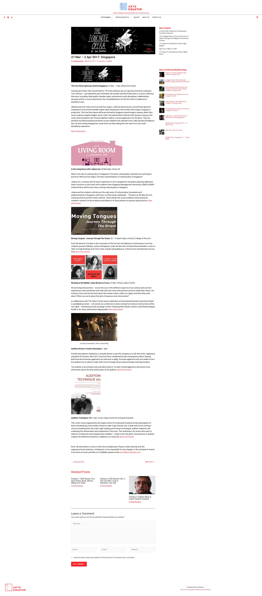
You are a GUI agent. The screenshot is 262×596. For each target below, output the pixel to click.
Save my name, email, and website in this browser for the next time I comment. (104, 557)
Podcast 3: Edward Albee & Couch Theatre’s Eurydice (140, 498)
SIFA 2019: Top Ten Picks (173, 130)
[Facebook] (4, 17)
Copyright (191, 589)
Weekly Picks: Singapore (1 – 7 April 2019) (177, 138)
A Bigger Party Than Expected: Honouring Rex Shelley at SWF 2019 (177, 81)
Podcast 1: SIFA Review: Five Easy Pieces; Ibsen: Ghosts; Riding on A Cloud (83, 480)
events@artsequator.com (129, 452)
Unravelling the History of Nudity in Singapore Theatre (177, 109)
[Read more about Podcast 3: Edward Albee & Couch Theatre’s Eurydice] (142, 485)
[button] (257, 17)
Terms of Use (184, 589)
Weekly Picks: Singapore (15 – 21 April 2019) (176, 124)
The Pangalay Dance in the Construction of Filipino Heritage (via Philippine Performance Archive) (174, 38)
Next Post (150, 462)
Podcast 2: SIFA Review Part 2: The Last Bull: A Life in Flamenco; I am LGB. (112, 480)
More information (78, 131)
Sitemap (208, 589)
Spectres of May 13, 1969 (168, 49)
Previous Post (77, 462)
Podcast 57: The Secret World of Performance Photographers (176, 116)
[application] (112, 17)
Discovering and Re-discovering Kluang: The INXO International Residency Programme (176, 88)
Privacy (203, 589)
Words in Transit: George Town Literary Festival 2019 (175, 73)
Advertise (197, 589)
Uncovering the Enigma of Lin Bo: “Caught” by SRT (176, 95)
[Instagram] (12, 17)
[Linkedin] (8, 17)
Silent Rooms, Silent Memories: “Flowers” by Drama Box (176, 102)
